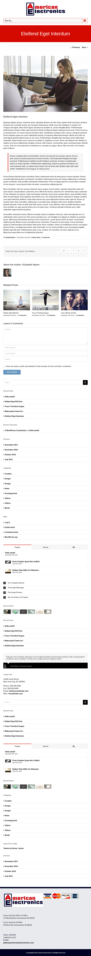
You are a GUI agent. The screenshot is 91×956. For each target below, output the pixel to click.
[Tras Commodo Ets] (31, 611)
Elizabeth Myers (10, 237)
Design (34, 237)
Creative (8, 474)
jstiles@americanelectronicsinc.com (18, 943)
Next (84, 47)
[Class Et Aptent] (47, 611)
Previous (76, 47)
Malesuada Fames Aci (14, 411)
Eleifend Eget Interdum (14, 416)
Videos (8, 498)
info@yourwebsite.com (18, 691)
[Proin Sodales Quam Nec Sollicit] (8, 562)
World (7, 508)
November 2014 (11, 450)
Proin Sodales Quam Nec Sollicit (26, 561)
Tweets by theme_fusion (13, 848)
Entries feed (10, 527)
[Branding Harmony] (7, 611)
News (38, 237)
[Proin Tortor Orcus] (39, 611)
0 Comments (46, 237)
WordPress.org (11, 537)
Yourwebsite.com (15, 694)
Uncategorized (11, 493)
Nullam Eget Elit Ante (11, 313)
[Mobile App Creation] (15, 611)
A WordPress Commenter (15, 430)
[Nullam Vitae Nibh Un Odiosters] (8, 570)
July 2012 (9, 459)
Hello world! (10, 397)
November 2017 (11, 445)
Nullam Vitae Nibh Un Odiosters (25, 570)
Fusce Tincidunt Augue (40, 313)
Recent (45, 547)
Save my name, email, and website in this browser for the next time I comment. (38, 366)
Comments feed (11, 532)
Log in (7, 522)
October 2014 (10, 455)
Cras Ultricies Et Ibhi (68, 313)
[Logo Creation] (23, 611)
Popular (17, 547)
